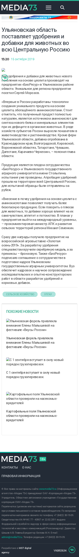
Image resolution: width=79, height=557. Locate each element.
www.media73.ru (47, 488)
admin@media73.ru (12, 537)
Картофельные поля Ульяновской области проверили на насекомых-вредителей (31, 415)
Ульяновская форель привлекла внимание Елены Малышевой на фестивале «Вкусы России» (30, 342)
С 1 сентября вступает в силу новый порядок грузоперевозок (33, 374)
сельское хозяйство (20, 294)
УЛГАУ (48, 294)
